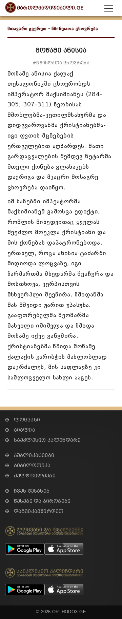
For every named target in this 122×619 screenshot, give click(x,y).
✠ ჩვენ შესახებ (27, 491)
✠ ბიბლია (20, 430)
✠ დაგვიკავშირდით (34, 511)
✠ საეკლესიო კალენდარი (43, 440)
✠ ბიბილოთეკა (28, 466)
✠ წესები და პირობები (37, 501)
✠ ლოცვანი (22, 420)
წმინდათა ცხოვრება (75, 29)
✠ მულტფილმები (30, 476)
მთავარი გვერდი (27, 29)
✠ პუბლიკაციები (29, 455)
